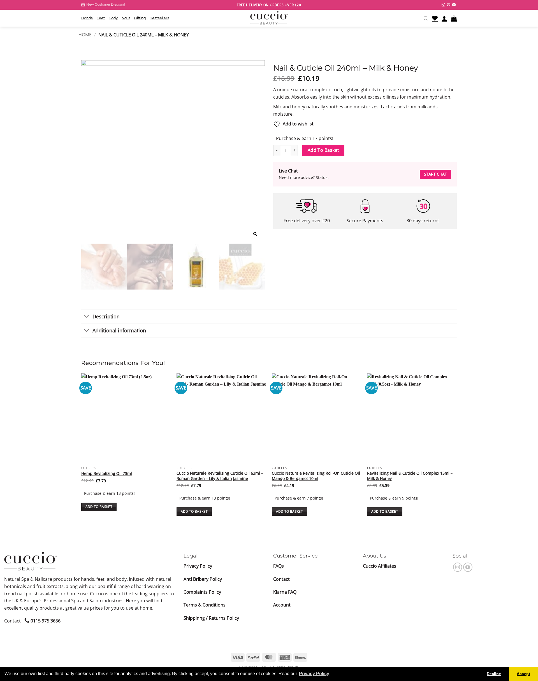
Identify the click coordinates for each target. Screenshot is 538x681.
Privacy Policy (198, 566)
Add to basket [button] (99, 507)
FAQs (278, 566)
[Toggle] (86, 317)
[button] (103, 5)
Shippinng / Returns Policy (211, 618)
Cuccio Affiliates (379, 566)
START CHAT (435, 174)
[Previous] (81, 452)
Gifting (140, 18)
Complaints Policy (202, 592)
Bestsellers (159, 18)
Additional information (119, 330)
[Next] (456, 452)
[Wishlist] (435, 18)
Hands (87, 18)
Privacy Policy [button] (314, 673)
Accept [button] (523, 673)
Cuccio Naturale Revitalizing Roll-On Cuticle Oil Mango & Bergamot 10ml (316, 476)
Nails (126, 18)
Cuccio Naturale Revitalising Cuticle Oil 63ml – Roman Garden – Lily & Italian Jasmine (220, 476)
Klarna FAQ (284, 592)
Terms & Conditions (205, 605)
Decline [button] (494, 673)
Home (85, 35)
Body (113, 18)
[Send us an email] (448, 5)
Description (106, 316)
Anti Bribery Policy (203, 579)
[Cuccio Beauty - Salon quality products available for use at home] (269, 18)
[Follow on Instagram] (443, 5)
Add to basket (323, 150)
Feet (101, 18)
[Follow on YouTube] (454, 5)
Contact (281, 579)
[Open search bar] (426, 18)
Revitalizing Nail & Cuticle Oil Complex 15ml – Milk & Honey (410, 476)
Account (282, 605)
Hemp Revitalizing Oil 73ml (106, 473)
